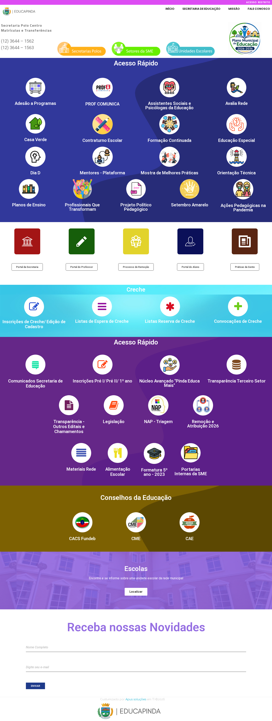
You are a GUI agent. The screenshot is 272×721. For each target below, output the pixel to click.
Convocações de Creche (238, 321)
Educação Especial (236, 140)
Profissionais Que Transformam (82, 207)
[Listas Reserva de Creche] (170, 306)
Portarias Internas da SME (190, 471)
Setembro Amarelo (189, 204)
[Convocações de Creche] (238, 306)
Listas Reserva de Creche (170, 321)
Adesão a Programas (35, 103)
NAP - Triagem (158, 421)
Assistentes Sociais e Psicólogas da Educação (169, 105)
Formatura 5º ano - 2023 (154, 472)
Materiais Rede (81, 469)
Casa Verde (35, 139)
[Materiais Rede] (81, 453)
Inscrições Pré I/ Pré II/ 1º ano (102, 381)
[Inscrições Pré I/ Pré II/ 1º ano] (103, 365)
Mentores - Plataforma (102, 172)
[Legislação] (114, 405)
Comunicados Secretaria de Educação (35, 383)
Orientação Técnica (236, 172)
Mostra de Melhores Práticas (169, 172)
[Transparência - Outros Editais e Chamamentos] (69, 405)
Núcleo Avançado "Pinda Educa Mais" (169, 383)
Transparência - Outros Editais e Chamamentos (69, 426)
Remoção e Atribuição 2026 (203, 423)
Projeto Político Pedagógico (136, 207)
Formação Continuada (169, 140)
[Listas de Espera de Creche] (102, 306)
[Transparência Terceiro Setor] (237, 365)
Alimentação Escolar (117, 472)
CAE (190, 538)
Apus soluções (135, 699)
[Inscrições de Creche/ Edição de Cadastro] (34, 307)
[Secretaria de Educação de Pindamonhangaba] (19, 11)
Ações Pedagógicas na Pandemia (243, 207)
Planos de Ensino (29, 204)
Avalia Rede (236, 103)
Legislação (113, 421)
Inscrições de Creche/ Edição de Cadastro (34, 324)
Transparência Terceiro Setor (236, 381)
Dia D (35, 172)
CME (135, 538)
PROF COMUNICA (102, 103)
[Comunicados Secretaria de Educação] (35, 365)
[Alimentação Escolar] (118, 453)
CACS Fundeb (82, 538)
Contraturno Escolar (102, 140)
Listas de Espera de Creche (102, 321)
